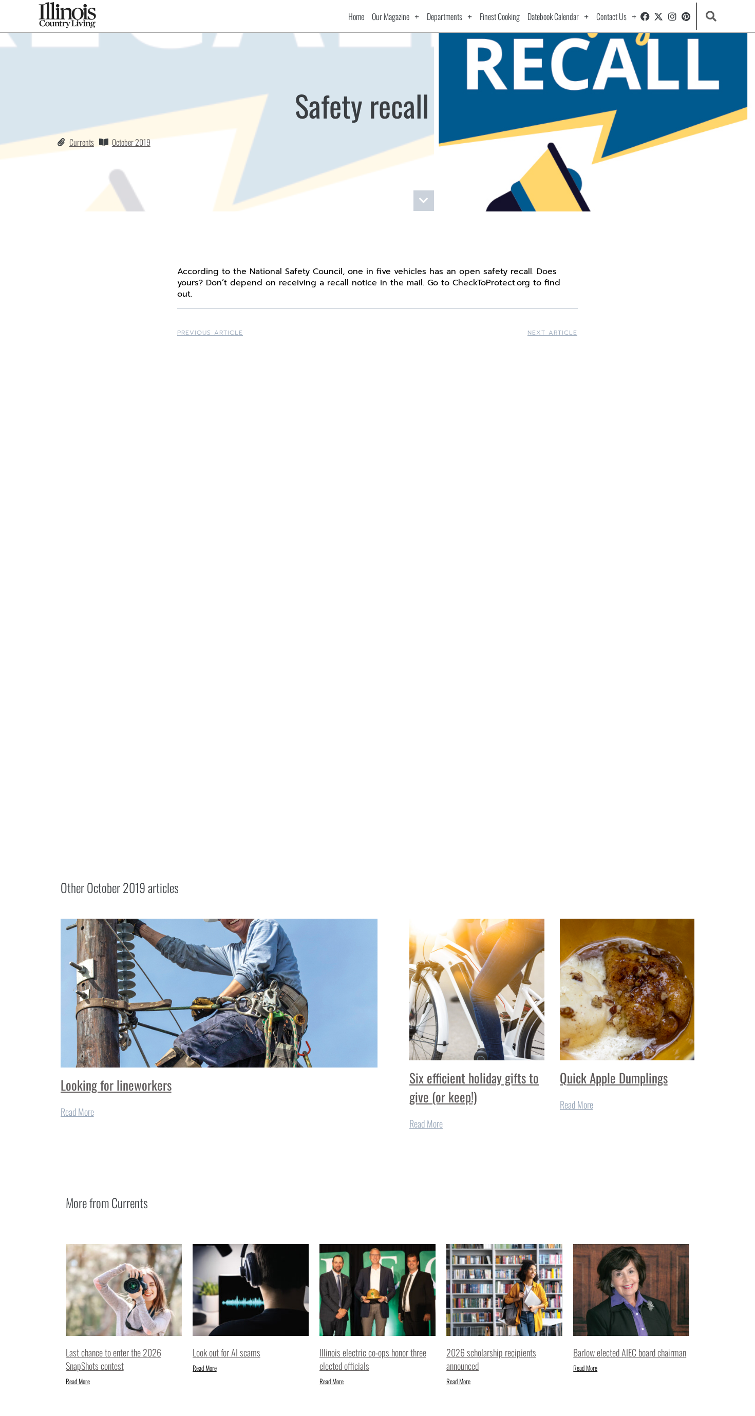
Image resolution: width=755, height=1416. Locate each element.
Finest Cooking (500, 16)
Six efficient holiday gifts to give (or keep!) (474, 1087)
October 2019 (131, 142)
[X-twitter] (659, 16)
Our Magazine (390, 16)
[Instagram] (672, 16)
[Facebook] (645, 16)
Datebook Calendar (553, 16)
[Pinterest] (686, 16)
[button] (710, 16)
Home (356, 16)
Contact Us (611, 16)
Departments (444, 16)
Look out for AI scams (226, 1352)
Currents (81, 142)
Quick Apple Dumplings (614, 1077)
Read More (77, 1111)
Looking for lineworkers (116, 1084)
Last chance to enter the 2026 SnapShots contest (113, 1359)
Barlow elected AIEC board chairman (629, 1352)
